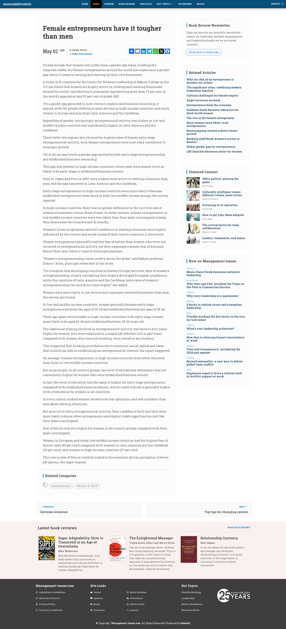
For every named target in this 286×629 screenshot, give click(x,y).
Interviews (185, 4)
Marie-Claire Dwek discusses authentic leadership (213, 273)
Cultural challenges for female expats (212, 95)
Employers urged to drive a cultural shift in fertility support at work (214, 374)
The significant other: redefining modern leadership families (214, 89)
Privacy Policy (47, 604)
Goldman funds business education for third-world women (213, 111)
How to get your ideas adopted (223, 215)
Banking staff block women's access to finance (213, 140)
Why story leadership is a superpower (213, 296)
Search (134, 610)
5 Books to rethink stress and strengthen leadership (214, 306)
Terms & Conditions (50, 610)
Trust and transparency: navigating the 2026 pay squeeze (213, 350)
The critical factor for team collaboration (220, 226)
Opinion (109, 4)
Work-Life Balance (192, 604)
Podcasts (146, 4)
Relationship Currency (219, 538)
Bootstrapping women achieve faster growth (212, 132)
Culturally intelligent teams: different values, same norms (222, 193)
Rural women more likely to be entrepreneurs (207, 124)
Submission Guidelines (52, 592)
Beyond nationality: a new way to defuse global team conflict (215, 363)
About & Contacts (49, 598)
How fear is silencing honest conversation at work (215, 339)
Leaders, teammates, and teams (223, 238)
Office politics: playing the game (220, 180)
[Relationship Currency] (190, 553)
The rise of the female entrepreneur (211, 118)
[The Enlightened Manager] (119, 554)
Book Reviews (127, 4)
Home (85, 4)
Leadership (187, 598)
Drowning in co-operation (220, 205)
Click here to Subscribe (204, 52)
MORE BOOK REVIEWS (239, 527)
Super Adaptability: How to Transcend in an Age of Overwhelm (80, 542)
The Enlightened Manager (151, 538)
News (96, 4)
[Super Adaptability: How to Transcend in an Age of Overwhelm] (48, 555)
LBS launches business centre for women (214, 151)
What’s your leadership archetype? (210, 328)
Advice (201, 4)
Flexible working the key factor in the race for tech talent (216, 318)
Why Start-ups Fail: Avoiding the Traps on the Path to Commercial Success (215, 285)
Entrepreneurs (61, 486)
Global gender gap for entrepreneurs (211, 146)
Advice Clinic (137, 604)
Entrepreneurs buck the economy (209, 105)
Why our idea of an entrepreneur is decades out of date (210, 81)
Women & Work (87, 486)
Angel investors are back (203, 100)
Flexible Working (191, 592)
